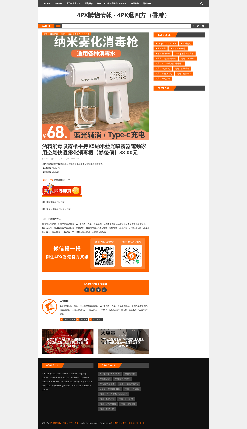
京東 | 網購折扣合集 (184, 53)
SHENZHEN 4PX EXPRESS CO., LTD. (128, 423)
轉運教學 (135, 3)
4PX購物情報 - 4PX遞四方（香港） (123, 15)
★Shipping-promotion (166, 43)
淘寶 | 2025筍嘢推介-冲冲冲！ (75, 34)
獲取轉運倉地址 (73, 3)
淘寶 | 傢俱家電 (163, 68)
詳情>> (64, 202)
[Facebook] (86, 289)
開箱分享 (147, 3)
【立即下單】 (48, 179)
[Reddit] (98, 289)
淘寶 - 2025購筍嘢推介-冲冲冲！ (112, 3)
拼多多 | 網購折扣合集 (166, 58)
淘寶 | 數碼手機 (163, 78)
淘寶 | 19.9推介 (188, 58)
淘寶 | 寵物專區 (184, 73)
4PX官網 (58, 3)
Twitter (83, 319)
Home (47, 3)
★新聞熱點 (186, 43)
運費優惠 (89, 3)
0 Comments (73, 158)
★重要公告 (161, 48)
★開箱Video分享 (178, 48)
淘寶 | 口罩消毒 (50, 34)
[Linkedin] (104, 289)
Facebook (97, 319)
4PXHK (47, 158)
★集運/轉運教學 (163, 53)
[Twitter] (92, 289)
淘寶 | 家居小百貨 (164, 73)
